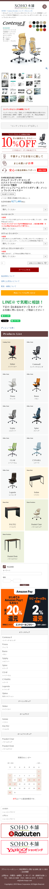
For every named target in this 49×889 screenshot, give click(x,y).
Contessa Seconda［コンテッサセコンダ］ (20, 11)
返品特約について (8, 276)
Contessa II (8, 638)
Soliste (5, 720)
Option (8, 694)
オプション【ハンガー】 (10, 233)
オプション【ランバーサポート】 (12, 248)
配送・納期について (8, 286)
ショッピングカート (8, 819)
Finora (5, 645)
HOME (4, 11)
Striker (6, 707)
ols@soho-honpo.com (24, 880)
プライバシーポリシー (9, 869)
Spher (5, 666)
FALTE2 (5, 727)
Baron (4, 652)
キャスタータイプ (7, 214)
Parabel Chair (8, 740)
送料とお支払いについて (10, 281)
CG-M (6, 673)
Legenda (6, 687)
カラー (4, 206)
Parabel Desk (8, 747)
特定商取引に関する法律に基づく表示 (33, 869)
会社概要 (25, 872)
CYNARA (6, 680)
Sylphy (5, 659)
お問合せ (5, 815)
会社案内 (5, 808)
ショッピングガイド (8, 812)
